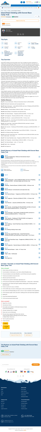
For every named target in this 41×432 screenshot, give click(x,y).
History (2, 406)
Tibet (2, 391)
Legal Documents (4, 408)
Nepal (5, 10)
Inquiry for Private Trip (16, 335)
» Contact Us (6, 327)
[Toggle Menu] (39, 5)
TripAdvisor (12, 351)
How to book (23, 389)
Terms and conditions (25, 393)
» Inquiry (5, 323)
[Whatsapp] (35, 2)
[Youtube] (23, 376)
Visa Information (24, 401)
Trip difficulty (23, 406)
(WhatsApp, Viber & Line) (29, 416)
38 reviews (8, 16)
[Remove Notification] (38, 7)
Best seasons (23, 405)
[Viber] (37, 2)
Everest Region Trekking (15, 10)
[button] (20, 163)
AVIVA (25, 430)
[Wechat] (39, 2)
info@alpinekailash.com (8, 420)
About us (2, 401)
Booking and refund (24, 396)
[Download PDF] (39, 16)
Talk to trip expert (9, 31)
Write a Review (5, 354)
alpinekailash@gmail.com (9, 421)
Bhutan (2, 393)
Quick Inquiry (28, 335)
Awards (2, 405)
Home (2, 10)
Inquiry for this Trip (20, 20)
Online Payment (24, 391)
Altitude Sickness (24, 403)
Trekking (8, 10)
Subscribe (36, 364)
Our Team (2, 403)
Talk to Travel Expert (29, 2)
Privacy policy (23, 394)
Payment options (24, 408)
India (2, 394)
